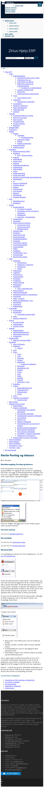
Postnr (19, 372)
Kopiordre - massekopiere (26, 217)
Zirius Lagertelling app (24, 289)
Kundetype (16, 251)
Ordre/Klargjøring (19, 76)
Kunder (11, 205)
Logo (19, 356)
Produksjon (17, 281)
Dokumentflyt (14, 338)
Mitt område (13, 402)
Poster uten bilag (19, 175)
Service (11, 320)
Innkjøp (11, 131)
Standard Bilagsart (19, 197)
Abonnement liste (19, 235)
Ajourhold (12, 342)
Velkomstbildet (14, 442)
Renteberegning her (16, 534)
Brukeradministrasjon (24, 388)
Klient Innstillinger (15, 440)
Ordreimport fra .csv (24, 80)
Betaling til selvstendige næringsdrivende (27, 177)
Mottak (19, 141)
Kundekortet (21, 215)
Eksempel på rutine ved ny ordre (28, 78)
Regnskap (12, 149)
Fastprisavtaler (18, 277)
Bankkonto (21, 362)
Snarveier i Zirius (14, 448)
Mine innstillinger (15, 444)
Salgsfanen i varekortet (25, 265)
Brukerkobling (18, 406)
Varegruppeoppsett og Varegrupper (25, 295)
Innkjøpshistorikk (19, 145)
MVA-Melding (17, 169)
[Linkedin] (1, 785)
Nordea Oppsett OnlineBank (27, 428)
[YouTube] (1, 781)
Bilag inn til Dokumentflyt (22, 340)
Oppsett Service (18, 326)
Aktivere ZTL (21, 420)
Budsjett (16, 163)
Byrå (10, 199)
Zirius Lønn (10, 11)
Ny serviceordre (18, 322)
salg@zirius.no (18, 762)
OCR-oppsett (17, 191)
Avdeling (20, 378)
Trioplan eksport (18, 185)
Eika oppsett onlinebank (25, 414)
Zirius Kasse (10, 10)
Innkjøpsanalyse (18, 147)
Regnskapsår (17, 179)
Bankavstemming (19, 173)
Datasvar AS (9, 735)
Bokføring (16, 153)
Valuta (19, 376)
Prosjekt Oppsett (19, 124)
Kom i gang (11, 15)
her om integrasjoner (8, 556)
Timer (15, 96)
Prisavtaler (16, 221)
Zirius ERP (19, 5)
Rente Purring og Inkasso (21, 223)
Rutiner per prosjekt (20, 118)
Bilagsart (16, 193)
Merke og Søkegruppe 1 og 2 (23, 300)
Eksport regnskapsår (20, 183)
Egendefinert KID (23, 368)
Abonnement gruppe (20, 257)
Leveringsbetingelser (20, 245)
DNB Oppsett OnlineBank (26, 430)
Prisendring (17, 304)
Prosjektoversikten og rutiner (23, 116)
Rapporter (16, 125)
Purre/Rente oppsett (20, 243)
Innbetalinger (17, 159)
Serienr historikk (18, 283)
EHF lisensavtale (10, 450)
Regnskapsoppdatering (21, 165)
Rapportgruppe (18, 330)
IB (14, 181)
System (15, 386)
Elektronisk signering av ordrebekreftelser (25, 85)
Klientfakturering (18, 201)
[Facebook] (1, 779)
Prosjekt (12, 114)
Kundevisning (17, 219)
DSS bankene (21, 418)
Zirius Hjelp (21, 2)
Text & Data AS (10, 745)
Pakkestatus (17, 271)
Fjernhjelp (14, 765)
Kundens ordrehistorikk (25, 90)
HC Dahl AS (9, 739)
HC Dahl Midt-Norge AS (13, 741)
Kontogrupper (18, 189)
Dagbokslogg (17, 167)
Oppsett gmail (22, 400)
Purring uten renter (23, 225)
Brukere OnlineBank (24, 422)
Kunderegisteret (18, 207)
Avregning (16, 241)
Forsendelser (17, 104)
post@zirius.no (21, 768)
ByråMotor (17, 203)
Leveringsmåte (18, 247)
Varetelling (16, 286)
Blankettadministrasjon (21, 332)
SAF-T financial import (25, 155)
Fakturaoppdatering (20, 108)
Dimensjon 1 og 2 (23, 382)
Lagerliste (16, 273)
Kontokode (17, 296)
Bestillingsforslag (27, 137)
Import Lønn (17, 161)
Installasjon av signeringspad (31, 88)
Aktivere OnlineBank (20, 408)
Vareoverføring (18, 291)
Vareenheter (17, 302)
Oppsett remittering (20, 318)
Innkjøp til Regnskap (24, 143)
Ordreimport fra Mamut (25, 82)
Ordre (11, 74)
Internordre (21, 92)
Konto (15, 171)
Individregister (18, 324)
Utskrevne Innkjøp (23, 139)
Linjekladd (20, 135)
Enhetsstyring (22, 263)
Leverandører (17, 310)
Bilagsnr (16, 187)
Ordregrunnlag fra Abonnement (28, 94)
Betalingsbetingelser (20, 239)
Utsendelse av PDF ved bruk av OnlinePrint (19, 680)
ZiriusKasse (13, 130)
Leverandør (13, 308)
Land (19, 374)
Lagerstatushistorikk (20, 292)
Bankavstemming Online (21, 151)
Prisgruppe (16, 279)
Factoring (20, 358)
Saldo (15, 316)
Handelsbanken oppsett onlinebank (29, 416)
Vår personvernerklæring (13, 770)
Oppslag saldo (18, 231)
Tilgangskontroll (22, 390)
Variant (19, 269)
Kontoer (20, 360)
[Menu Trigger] (40, 5)
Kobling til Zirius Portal (17, 404)
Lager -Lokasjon (18, 298)
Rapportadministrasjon (21, 334)
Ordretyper (17, 100)
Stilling (15, 249)
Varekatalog (17, 285)
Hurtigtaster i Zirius (15, 446)
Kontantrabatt (18, 255)
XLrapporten (17, 336)
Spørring (16, 157)
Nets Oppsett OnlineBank (26, 432)
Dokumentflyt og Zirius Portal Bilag (25, 438)
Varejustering (17, 275)
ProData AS (9, 747)
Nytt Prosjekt (17, 120)
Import (19, 394)
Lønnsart (16, 112)
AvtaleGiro (16, 233)
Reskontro (16, 346)
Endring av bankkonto (28, 364)
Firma (15, 352)
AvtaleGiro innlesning (20, 106)
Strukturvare (21, 267)
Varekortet (16, 261)
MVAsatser (21, 366)
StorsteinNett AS (10, 743)
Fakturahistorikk (18, 110)
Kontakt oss (12, 17)
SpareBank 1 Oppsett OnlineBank (28, 434)
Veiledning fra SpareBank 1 (26, 436)
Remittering (17, 312)
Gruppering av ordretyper (25, 102)
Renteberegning (22, 229)
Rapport (12, 328)
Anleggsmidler (14, 128)
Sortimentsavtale (19, 237)
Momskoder (17, 195)
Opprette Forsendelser (21, 398)
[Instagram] (1, 783)
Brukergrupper (22, 392)
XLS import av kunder (24, 209)
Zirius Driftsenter (19, 344)
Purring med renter (23, 227)
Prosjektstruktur (18, 122)
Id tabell (20, 370)
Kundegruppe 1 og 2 (20, 253)
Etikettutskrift (17, 306)
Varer (11, 259)
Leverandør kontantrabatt (26, 314)
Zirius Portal (11, 8)
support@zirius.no (22, 764)
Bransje (20, 348)
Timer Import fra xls (24, 98)
